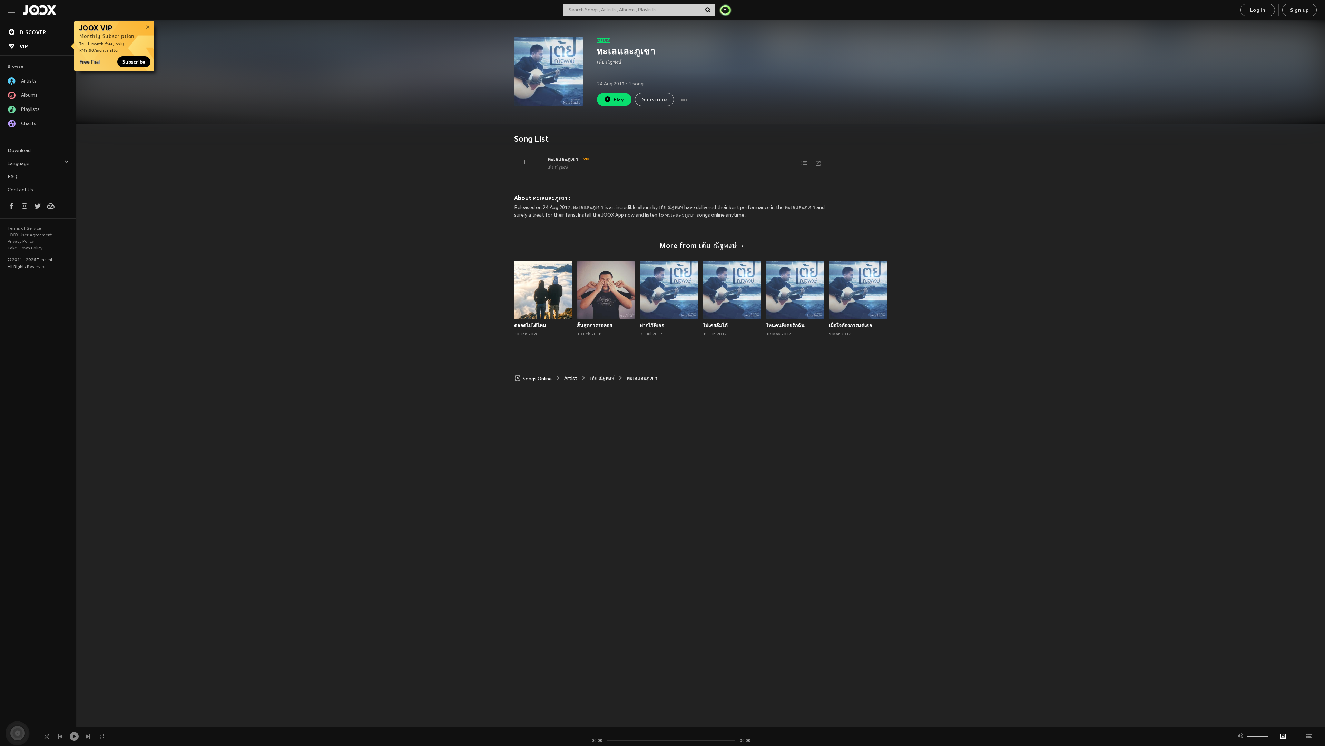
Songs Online (537, 378)
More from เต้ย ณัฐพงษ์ (698, 246)
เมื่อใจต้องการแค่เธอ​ (850, 325)
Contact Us (20, 190)
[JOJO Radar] (725, 10)
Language (18, 163)
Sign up (1299, 10)
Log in (1257, 10)
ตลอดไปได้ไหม (530, 325)
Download (19, 150)
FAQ (12, 177)
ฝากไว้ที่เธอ (652, 325)
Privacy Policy (21, 241)
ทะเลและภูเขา (563, 159)
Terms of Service (24, 228)
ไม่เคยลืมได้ (715, 325)
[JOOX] (39, 10)
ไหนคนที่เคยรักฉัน (785, 325)
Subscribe (133, 62)
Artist (570, 378)
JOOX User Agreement (30, 235)
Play (619, 100)
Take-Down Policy (25, 248)
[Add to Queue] (804, 163)
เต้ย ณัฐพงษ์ (609, 62)
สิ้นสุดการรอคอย (594, 325)
